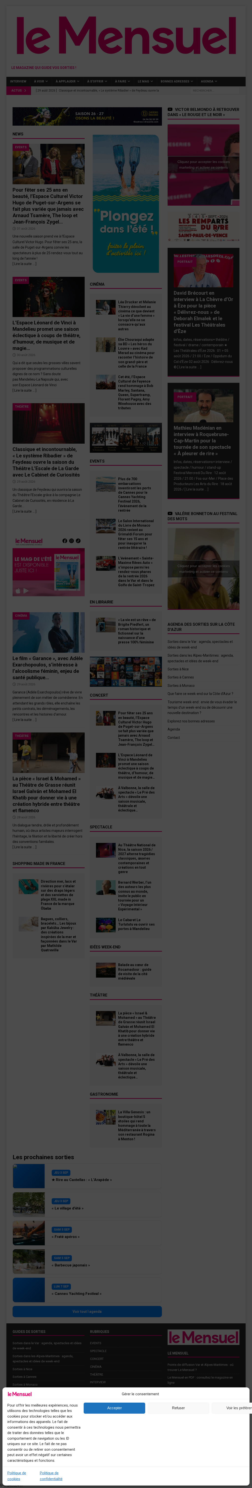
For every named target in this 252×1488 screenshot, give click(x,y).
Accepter (114, 1408)
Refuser (178, 1408)
